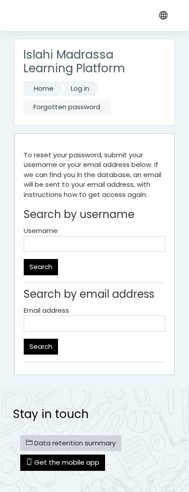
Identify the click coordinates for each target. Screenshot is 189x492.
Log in (80, 88)
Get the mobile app (66, 462)
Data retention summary (74, 443)
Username (41, 230)
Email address (46, 310)
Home (44, 88)
